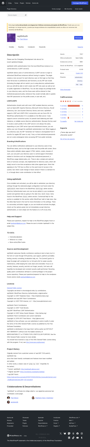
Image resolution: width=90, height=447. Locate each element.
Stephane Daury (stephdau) (44, 398)
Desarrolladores (42, 423)
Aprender (41, 417)
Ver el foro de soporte (67, 139)
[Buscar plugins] (25, 15)
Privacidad (10, 426)
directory (79, 81)
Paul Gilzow (24, 39)
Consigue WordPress (80, 3)
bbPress (72, 423)
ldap (77, 84)
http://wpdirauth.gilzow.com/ (30, 369)
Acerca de (10, 417)
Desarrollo (42, 47)
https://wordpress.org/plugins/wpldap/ (32, 372)
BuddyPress (73, 426)
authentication (78, 77)
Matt (71, 420)
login (81, 84)
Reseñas (21, 47)
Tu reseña (63, 121)
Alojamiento (10, 423)
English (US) (79, 73)
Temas (24, 420)
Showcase (26, 417)
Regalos (57, 426)
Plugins (25, 423)
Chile (25, 435)
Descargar (78, 37)
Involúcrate (57, 417)
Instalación (31, 47)
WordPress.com (74, 417)
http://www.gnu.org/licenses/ (35, 342)
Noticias (9, 420)
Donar (56, 423)
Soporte (80, 47)
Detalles (11, 47)
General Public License (14, 288)
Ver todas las (78, 121)
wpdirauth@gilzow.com (18, 223)
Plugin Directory (11, 9)
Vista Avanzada (65, 89)
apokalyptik (14, 402)
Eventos (56, 420)
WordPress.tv (42, 426)
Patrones (25, 426)
